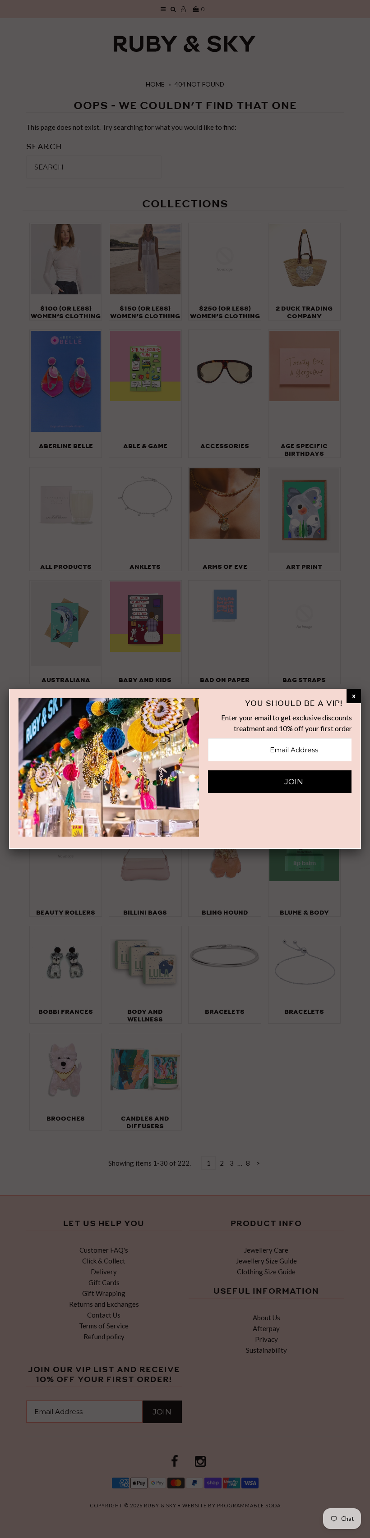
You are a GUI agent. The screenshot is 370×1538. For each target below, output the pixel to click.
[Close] (354, 695)
